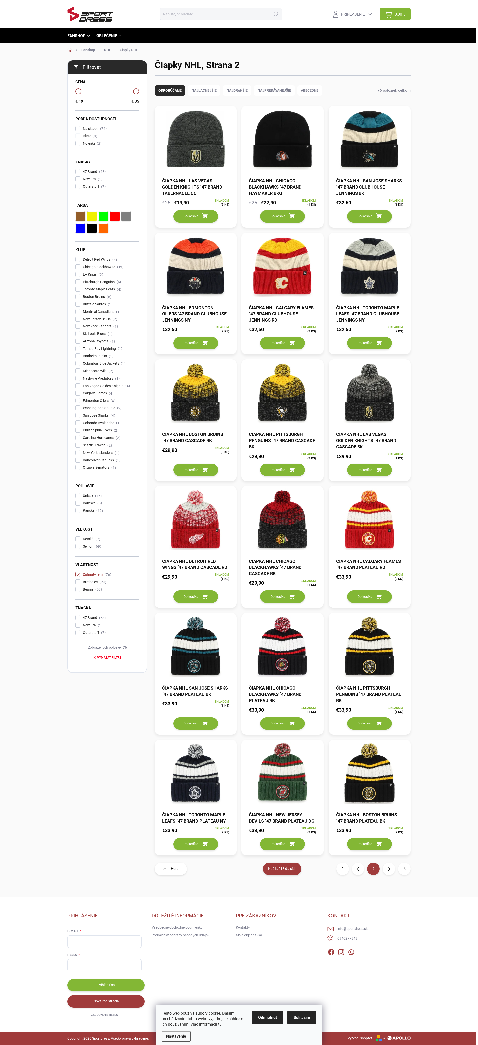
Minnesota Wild (97, 371)
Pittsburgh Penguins (101, 282)
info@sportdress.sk (352, 929)
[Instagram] (341, 951)
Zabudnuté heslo (104, 1015)
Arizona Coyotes (98, 341)
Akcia (89, 136)
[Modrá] (80, 228)
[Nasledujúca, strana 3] (389, 869)
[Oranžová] (103, 228)
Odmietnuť (267, 1017)
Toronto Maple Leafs (101, 289)
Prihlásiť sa (106, 985)
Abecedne (309, 90)
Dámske (92, 503)
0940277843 (347, 938)
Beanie (92, 589)
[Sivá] (126, 216)
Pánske (92, 510)
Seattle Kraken (97, 445)
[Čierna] (92, 228)
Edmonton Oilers (98, 401)
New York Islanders (100, 453)
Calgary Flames (97, 393)
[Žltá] (92, 216)
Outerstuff (93, 186)
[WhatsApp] (351, 951)
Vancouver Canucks (101, 460)
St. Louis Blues (97, 334)
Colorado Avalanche (101, 423)
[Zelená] (103, 216)
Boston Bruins (96, 297)
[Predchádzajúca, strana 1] (358, 869)
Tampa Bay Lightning (102, 349)
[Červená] (115, 216)
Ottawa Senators (99, 467)
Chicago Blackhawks (102, 267)
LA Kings (92, 274)
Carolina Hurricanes (101, 438)
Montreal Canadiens (101, 312)
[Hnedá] (80, 216)
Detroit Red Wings (99, 259)
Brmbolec (94, 582)
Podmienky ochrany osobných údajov (180, 935)
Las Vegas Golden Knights (106, 386)
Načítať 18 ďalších (282, 869)
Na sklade (94, 129)
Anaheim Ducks (97, 356)
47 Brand (93, 172)
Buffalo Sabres (97, 304)
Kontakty (243, 927)
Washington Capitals (101, 408)
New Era (92, 179)
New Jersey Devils (99, 319)
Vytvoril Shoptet (360, 1038)
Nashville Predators (100, 378)
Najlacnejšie (204, 90)
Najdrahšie (237, 90)
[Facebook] (331, 951)
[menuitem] (79, 35)
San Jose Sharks (98, 415)
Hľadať (275, 14)
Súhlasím (302, 1017)
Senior (91, 546)
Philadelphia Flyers (100, 430)
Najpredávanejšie (274, 90)
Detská (91, 539)
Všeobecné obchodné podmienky (177, 927)
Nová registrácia (106, 1001)
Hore (174, 869)
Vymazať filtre (109, 657)
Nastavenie (176, 1036)
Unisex (91, 496)
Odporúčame (170, 90)
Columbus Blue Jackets (103, 363)
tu (220, 1024)
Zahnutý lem (96, 574)
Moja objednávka (249, 935)
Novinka (91, 143)
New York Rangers (100, 326)
